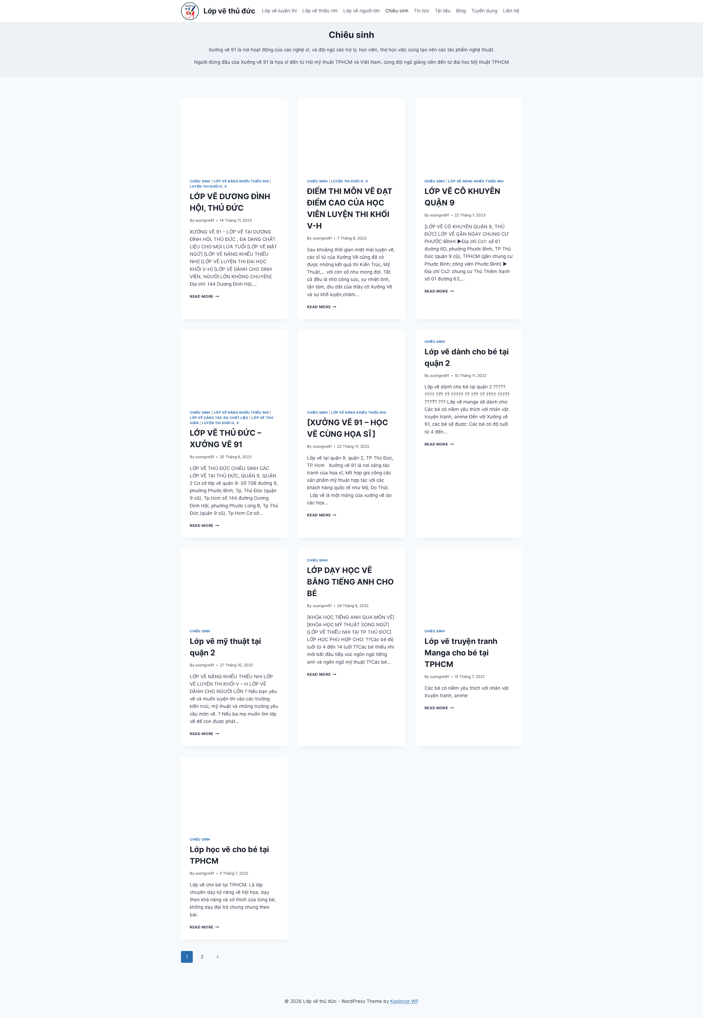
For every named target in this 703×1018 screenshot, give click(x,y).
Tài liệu (443, 10)
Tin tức (421, 10)
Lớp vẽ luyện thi (279, 10)
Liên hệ (511, 10)
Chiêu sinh (396, 10)
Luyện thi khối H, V (208, 186)
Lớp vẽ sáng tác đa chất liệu (219, 418)
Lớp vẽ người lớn (361, 10)
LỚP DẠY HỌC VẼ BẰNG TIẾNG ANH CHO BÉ (350, 582)
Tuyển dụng (484, 10)
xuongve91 (204, 220)
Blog (461, 10)
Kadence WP (404, 1001)
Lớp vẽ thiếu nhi (319, 10)
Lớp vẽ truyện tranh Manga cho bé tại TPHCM (461, 652)
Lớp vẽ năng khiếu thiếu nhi (241, 181)
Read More (204, 296)
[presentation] (234, 134)
